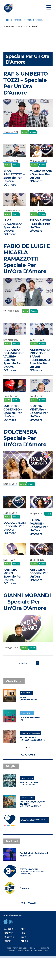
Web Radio (25, 941)
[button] (26, 747)
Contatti (12, 951)
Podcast (7, 941)
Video (23, 929)
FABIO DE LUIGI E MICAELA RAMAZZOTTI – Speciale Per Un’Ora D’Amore (26, 258)
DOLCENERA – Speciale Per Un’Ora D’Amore (24, 438)
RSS (46, 951)
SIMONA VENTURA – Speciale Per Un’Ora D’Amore (39, 413)
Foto (23, 933)
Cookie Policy (36, 951)
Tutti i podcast (28, 903)
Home (11, 20)
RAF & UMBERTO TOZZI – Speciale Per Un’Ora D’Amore (25, 83)
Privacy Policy (23, 951)
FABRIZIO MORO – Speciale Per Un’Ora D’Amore (12, 576)
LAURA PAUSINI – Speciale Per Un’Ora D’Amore (39, 527)
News (23, 937)
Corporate (45, 948)
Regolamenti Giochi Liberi (17, 948)
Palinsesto (8, 929)
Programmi (8, 933)
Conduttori (8, 937)
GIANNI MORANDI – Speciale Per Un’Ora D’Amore (27, 601)
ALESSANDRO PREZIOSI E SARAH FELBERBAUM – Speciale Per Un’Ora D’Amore (41, 360)
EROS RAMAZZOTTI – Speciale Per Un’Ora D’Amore (14, 177)
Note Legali (34, 948)
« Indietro (23, 663)
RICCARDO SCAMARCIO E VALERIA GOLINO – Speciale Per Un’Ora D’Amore (13, 360)
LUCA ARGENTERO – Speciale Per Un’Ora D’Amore (13, 227)
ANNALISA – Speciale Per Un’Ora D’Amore (39, 575)
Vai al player (28, 755)
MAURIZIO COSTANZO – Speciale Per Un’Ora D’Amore (12, 413)
